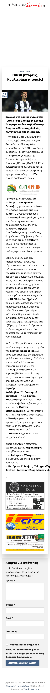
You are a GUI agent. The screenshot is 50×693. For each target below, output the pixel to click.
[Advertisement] (25, 36)
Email (9, 618)
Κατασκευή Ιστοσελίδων (17, 685)
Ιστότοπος (11, 631)
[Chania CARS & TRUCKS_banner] (25, 542)
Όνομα (10, 604)
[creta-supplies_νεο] (25, 189)
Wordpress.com (31, 689)
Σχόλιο (10, 580)
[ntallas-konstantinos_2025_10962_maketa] (25, 495)
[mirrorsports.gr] (27, 5)
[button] (4, 5)
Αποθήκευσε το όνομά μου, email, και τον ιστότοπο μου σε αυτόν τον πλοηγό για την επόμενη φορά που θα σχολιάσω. (25, 650)
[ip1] (25, 521)
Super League (24, 71)
